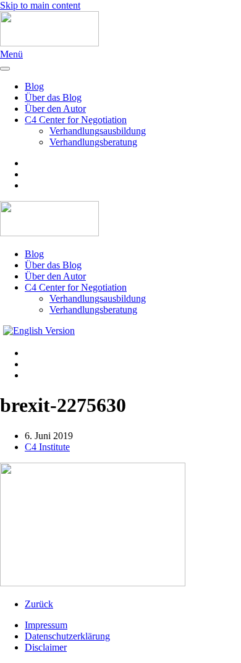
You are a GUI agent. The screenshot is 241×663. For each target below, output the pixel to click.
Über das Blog (53, 97)
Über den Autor (55, 108)
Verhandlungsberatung (93, 142)
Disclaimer (46, 647)
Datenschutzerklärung (67, 636)
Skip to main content (40, 5)
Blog (34, 86)
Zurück (39, 604)
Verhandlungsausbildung (97, 131)
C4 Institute (47, 447)
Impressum (46, 625)
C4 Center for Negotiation (76, 119)
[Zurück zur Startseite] (49, 43)
